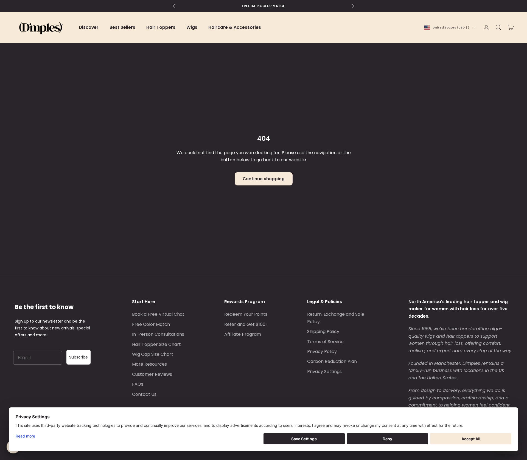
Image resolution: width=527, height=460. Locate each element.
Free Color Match (151, 324)
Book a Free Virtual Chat (158, 314)
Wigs (191, 27)
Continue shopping (264, 179)
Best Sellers (122, 27)
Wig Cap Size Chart (152, 354)
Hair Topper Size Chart (156, 344)
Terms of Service (325, 341)
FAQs (137, 384)
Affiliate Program (242, 334)
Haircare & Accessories (234, 27)
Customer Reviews (152, 374)
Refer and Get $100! (245, 324)
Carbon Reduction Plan (332, 361)
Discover (89, 27)
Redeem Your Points (245, 314)
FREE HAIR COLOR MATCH (263, 6)
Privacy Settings (324, 371)
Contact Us (144, 394)
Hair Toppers (160, 27)
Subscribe (78, 357)
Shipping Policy (323, 331)
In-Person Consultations (158, 334)
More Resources (149, 364)
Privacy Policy (322, 351)
